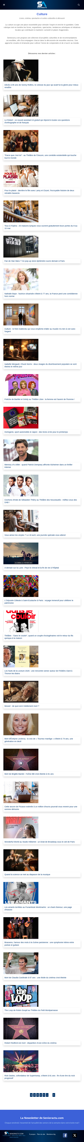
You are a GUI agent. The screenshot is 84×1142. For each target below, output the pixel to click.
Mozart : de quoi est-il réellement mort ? (21, 706)
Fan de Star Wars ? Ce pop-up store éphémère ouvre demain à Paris (34, 261)
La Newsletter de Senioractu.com (42, 1118)
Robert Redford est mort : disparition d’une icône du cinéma (30, 1043)
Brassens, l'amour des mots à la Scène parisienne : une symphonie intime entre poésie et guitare (39, 943)
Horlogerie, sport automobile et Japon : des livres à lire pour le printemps (36, 432)
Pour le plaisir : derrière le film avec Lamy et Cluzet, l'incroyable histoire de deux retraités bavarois (39, 191)
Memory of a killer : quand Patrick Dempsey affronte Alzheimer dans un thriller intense (38, 466)
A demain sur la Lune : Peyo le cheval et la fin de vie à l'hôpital (31, 568)
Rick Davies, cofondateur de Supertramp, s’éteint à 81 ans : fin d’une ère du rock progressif (39, 1077)
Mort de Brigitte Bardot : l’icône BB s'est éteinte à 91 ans (29, 774)
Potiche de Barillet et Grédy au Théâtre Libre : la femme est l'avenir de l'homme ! (39, 399)
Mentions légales (53, 1134)
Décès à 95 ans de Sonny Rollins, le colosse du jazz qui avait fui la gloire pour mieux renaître (41, 86)
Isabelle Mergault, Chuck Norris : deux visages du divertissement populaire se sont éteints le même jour (40, 365)
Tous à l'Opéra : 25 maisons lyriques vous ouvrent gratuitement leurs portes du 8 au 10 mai (40, 227)
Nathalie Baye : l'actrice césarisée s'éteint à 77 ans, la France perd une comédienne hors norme (41, 295)
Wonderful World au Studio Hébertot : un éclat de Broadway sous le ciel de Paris (39, 842)
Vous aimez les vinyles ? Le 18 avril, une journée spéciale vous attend (35, 535)
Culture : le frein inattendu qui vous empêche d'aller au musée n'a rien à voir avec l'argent (39, 330)
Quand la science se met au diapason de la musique (27, 874)
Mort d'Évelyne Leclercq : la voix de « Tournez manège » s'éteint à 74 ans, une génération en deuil (38, 740)
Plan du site (41, 1134)
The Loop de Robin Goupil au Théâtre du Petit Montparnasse (31, 1010)
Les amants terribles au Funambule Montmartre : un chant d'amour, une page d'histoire (38, 908)
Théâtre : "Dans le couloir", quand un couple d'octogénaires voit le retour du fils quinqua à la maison (38, 637)
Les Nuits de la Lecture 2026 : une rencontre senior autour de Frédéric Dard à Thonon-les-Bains (38, 672)
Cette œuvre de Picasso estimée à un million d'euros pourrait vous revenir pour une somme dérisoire (40, 808)
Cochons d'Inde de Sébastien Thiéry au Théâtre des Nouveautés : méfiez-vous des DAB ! (40, 501)
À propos (32, 1134)
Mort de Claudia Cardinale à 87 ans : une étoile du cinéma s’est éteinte (35, 978)
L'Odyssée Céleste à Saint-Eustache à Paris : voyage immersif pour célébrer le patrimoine (38, 601)
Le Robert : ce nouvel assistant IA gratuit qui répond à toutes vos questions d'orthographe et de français (37, 121)
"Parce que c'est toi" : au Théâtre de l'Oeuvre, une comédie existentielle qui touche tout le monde (40, 156)
